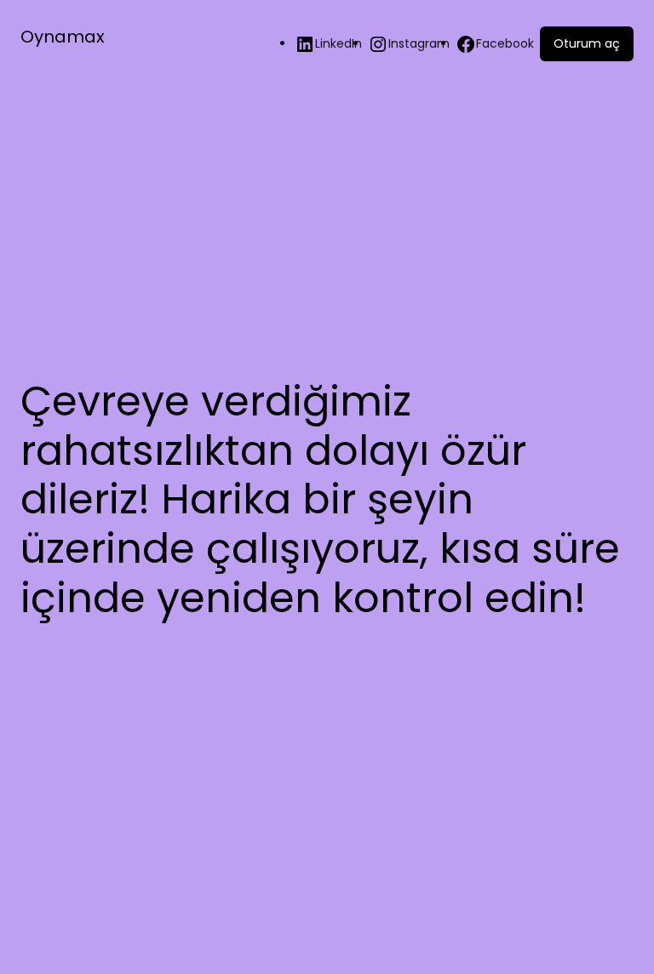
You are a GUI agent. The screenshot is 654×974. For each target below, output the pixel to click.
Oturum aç (587, 43)
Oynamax (62, 37)
